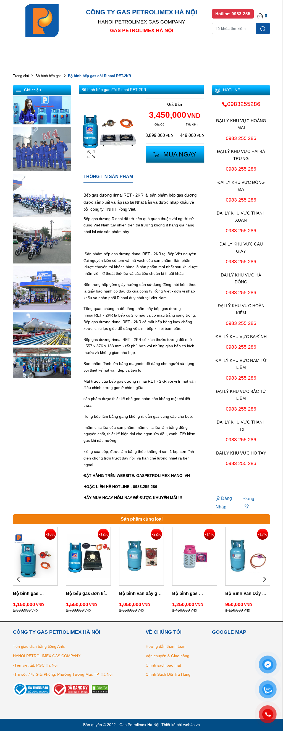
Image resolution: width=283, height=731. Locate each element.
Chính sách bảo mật (163, 665)
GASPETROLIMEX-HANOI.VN (163, 475)
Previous (18, 579)
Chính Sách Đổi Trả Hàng (168, 674)
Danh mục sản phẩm (92, 50)
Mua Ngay (179, 154)
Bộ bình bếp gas (48, 76)
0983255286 (243, 104)
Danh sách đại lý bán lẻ (146, 50)
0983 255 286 (241, 138)
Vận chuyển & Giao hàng (167, 656)
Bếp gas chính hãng (200, 50)
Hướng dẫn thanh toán (165, 646)
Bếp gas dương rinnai (103, 195)
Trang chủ (21, 76)
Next (264, 579)
